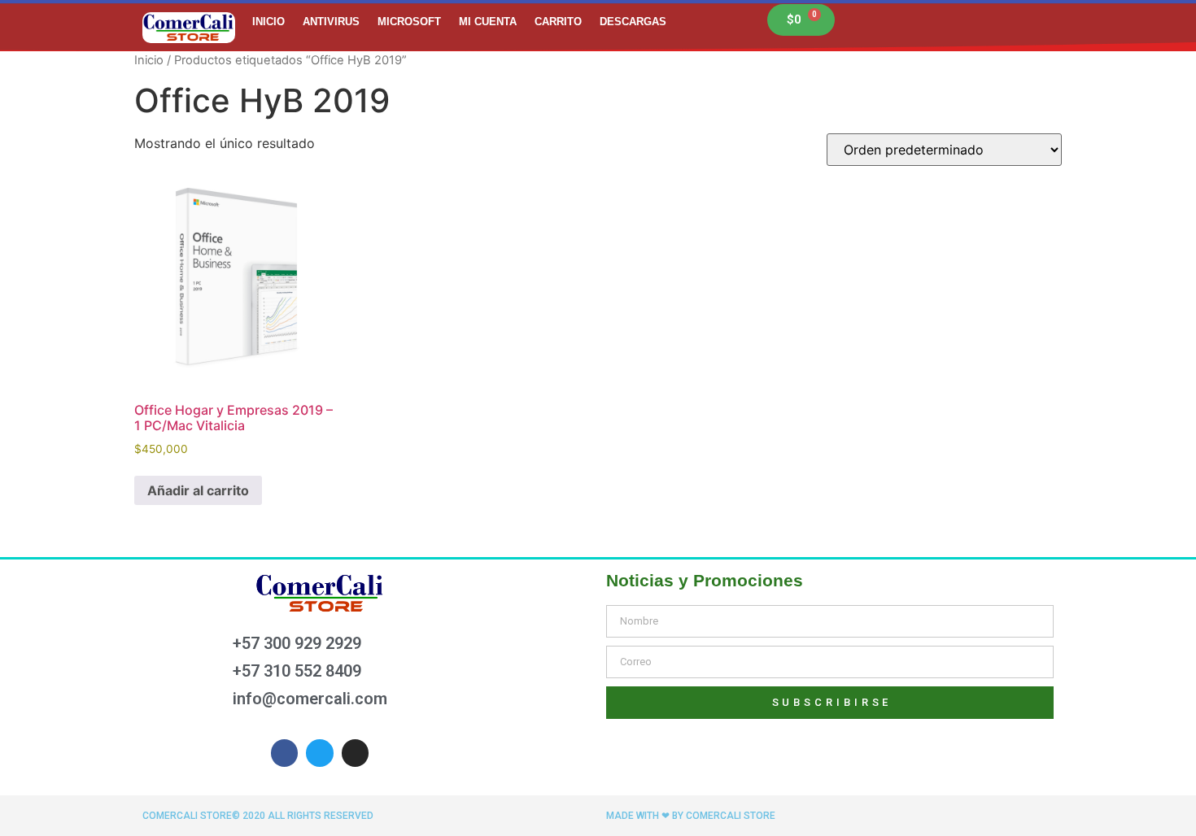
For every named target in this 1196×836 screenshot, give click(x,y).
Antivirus (331, 21)
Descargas (633, 21)
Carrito (558, 21)
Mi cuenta (488, 21)
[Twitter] (320, 753)
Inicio (268, 21)
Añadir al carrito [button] (198, 490)
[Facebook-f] (285, 753)
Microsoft (409, 21)
